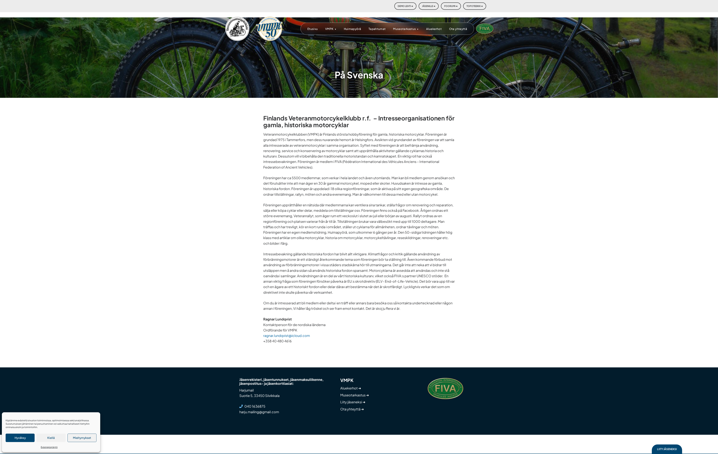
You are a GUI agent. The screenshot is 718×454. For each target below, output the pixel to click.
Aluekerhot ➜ (350, 388)
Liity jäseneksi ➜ (352, 402)
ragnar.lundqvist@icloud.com (286, 335)
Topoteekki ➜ (475, 6)
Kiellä (51, 437)
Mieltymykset (82, 437)
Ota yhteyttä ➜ (352, 409)
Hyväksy (20, 437)
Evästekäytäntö (49, 447)
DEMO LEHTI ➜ (405, 6)
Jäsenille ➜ (428, 6)
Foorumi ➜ (451, 6)
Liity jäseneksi (667, 449)
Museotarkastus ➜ (354, 395)
